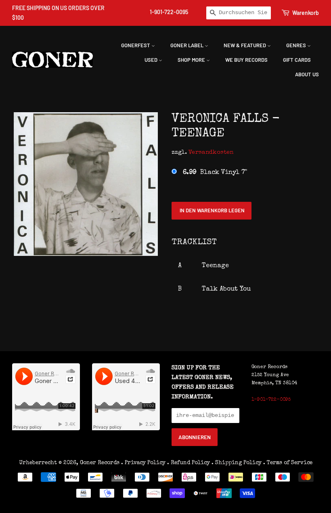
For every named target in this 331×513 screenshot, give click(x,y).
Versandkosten (211, 152)
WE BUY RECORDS (246, 60)
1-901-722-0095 (169, 11)
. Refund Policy (188, 463)
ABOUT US (307, 74)
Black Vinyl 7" (215, 173)
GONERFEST (136, 45)
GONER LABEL (187, 45)
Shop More (192, 60)
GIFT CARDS (297, 60)
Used (152, 60)
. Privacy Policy (143, 463)
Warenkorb (305, 12)
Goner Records (100, 463)
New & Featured (245, 45)
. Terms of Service (287, 463)
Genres (296, 45)
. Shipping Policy (237, 463)
